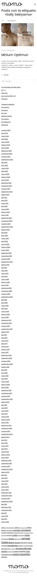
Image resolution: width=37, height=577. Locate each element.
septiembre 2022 (7, 160)
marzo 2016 (5, 382)
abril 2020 (4, 241)
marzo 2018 (5, 312)
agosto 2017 (5, 332)
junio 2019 (4, 271)
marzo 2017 (5, 347)
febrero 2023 (5, 145)
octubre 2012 (5, 499)
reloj (24, 546)
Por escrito (5, 119)
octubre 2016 (5, 361)
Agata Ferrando (10, 528)
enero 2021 (5, 215)
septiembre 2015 (7, 399)
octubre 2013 (5, 466)
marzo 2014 (5, 452)
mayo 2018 (4, 306)
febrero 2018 (5, 314)
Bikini (20, 528)
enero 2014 (5, 458)
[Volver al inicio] (11, 4)
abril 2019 (4, 276)
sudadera (16, 552)
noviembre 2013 (6, 464)
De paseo (4, 110)
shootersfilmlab (23, 548)
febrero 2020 (5, 247)
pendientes (12, 545)
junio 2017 (4, 338)
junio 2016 (4, 373)
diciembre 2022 (6, 151)
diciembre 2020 (6, 218)
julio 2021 (4, 198)
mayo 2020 (5, 239)
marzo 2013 (5, 487)
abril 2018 (4, 309)
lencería (24, 543)
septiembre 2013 (6, 469)
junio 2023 (4, 133)
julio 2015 (4, 405)
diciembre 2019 (6, 253)
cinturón (9, 535)
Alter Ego (4, 93)
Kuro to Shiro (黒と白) (8, 96)
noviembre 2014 (6, 428)
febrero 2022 (5, 177)
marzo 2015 (5, 417)
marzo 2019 (5, 279)
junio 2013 (4, 478)
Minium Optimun (14, 55)
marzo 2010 (5, 522)
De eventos (5, 107)
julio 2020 (4, 233)
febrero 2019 (5, 282)
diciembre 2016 (6, 355)
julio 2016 (4, 370)
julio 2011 (4, 513)
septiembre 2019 (6, 262)
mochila (4, 546)
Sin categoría (5, 122)
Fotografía (4, 539)
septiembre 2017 (7, 329)
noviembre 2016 (6, 358)
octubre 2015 (5, 396)
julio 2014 (4, 440)
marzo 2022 (5, 174)
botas (3, 530)
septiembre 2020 (7, 227)
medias (29, 543)
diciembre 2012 (6, 493)
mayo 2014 (5, 446)
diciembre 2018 (6, 288)
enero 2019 (5, 285)
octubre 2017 (5, 326)
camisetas (26, 530)
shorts (4, 551)
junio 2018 (4, 303)
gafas (11, 538)
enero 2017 (5, 352)
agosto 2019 (5, 265)
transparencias (6, 555)
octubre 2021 (5, 189)
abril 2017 (4, 344)
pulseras (20, 546)
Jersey (17, 542)
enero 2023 (5, 148)
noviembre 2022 (6, 154)
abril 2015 (4, 414)
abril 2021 (4, 206)
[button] (35, 4)
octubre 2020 (5, 224)
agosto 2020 (5, 230)
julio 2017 (4, 335)
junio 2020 (4, 236)
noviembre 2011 (6, 510)
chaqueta (10, 533)
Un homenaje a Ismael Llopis (10, 87)
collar (15, 535)
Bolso (29, 528)
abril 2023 (4, 139)
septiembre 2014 (7, 434)
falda (27, 535)
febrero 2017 (5, 350)
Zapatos (4, 557)
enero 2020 (5, 250)
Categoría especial (7, 104)
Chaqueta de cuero (18, 533)
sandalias (12, 549)
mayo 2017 (4, 341)
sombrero (10, 551)
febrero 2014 (5, 455)
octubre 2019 (5, 259)
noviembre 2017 (6, 323)
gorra (15, 539)
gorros (19, 539)
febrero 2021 (5, 212)
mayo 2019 (4, 274)
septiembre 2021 (6, 192)
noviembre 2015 (6, 393)
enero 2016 (5, 388)
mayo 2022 (5, 168)
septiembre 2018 (7, 297)
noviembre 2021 (6, 186)
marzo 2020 (5, 244)
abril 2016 (4, 379)
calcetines (9, 530)
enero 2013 (5, 490)
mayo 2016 (4, 376)
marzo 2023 (5, 142)
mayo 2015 (4, 411)
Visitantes (4, 125)
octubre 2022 (5, 157)
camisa (16, 530)
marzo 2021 (5, 209)
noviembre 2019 (6, 256)
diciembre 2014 (6, 426)
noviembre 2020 (6, 221)
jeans (11, 542)
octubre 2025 (5, 130)
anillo (16, 528)
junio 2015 (4, 408)
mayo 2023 (5, 136)
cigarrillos (3, 535)
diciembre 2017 (6, 320)
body (26, 528)
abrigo (3, 528)
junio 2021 (4, 201)
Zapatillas (25, 554)
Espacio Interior (6, 116)
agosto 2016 (5, 367)
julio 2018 (4, 300)
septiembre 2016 (7, 364)
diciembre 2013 (6, 461)
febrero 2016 (5, 385)
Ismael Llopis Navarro (23, 572)
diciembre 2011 (6, 507)
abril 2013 (4, 484)
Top (28, 551)
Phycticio (4, 99)
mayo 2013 (4, 481)
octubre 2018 (5, 294)
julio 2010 (4, 519)
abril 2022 (4, 171)
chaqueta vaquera (28, 533)
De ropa (12, 50)
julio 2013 (4, 475)
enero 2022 (5, 180)
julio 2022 (4, 163)
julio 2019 (4, 268)
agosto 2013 (5, 472)
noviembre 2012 (6, 496)
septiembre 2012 (6, 501)
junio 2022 (4, 165)
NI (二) (3, 90)
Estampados (21, 535)
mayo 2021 (4, 203)
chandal (3, 533)
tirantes (23, 551)
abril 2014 (4, 449)
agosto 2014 (5, 437)
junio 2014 (4, 443)
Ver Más (6, 75)
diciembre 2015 (6, 390)
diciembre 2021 (6, 183)
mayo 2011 (4, 516)
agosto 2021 (5, 195)
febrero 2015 (5, 420)
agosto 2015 (5, 402)
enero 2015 (5, 423)
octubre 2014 (5, 431)
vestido (15, 554)
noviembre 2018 (6, 291)
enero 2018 (5, 317)
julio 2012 (4, 504)
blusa (22, 528)
